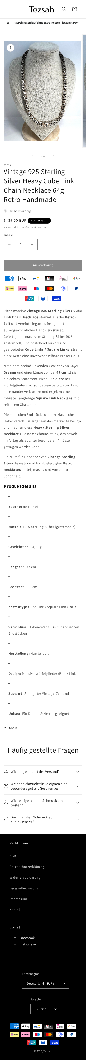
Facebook (27, 937)
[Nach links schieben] (32, 156)
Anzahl (8, 235)
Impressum (18, 899)
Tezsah (47, 1051)
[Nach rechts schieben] (53, 156)
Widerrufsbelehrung (25, 877)
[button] (9, 9)
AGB (13, 856)
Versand (8, 227)
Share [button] (13, 728)
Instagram (27, 944)
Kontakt (16, 909)
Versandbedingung (24, 888)
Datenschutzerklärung (27, 867)
